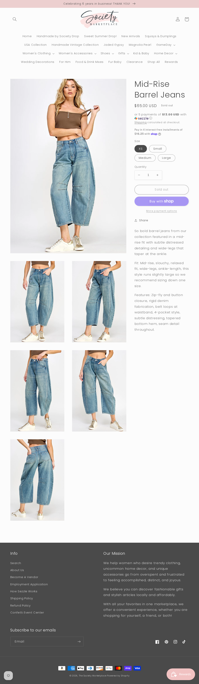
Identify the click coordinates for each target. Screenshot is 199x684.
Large (166, 158)
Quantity (140, 167)
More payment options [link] (161, 211)
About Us (17, 570)
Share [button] (143, 220)
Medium (145, 158)
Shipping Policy (21, 598)
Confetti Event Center (27, 613)
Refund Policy (20, 606)
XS (141, 149)
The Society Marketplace (92, 675)
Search (15, 563)
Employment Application (29, 584)
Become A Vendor (24, 577)
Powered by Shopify (118, 675)
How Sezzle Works (24, 591)
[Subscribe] (78, 641)
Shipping (140, 122)
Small (157, 149)
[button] (14, 19)
